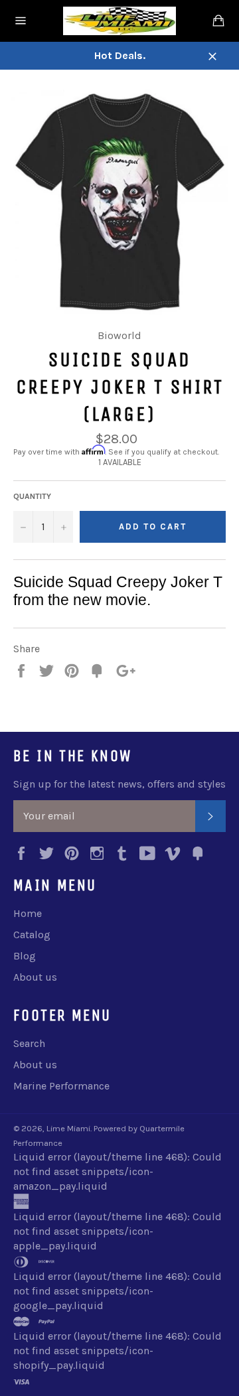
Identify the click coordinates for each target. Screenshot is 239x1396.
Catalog (31, 934)
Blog (24, 955)
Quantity (32, 496)
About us (35, 977)
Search (29, 1043)
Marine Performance (61, 1086)
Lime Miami (68, 1128)
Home (27, 913)
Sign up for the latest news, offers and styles (119, 784)
